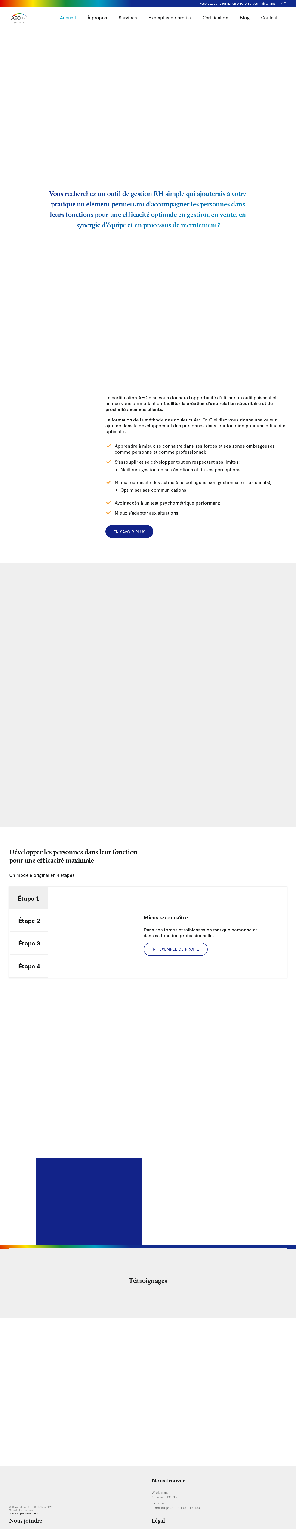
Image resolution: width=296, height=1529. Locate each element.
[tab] (28, 898)
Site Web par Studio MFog (24, 1513)
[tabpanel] (167, 928)
